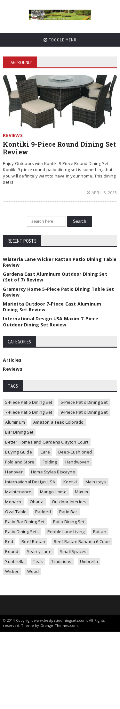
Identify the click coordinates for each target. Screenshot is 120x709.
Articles (12, 360)
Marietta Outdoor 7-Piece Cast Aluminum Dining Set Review (52, 307)
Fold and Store (19, 462)
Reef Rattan (33, 541)
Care (45, 452)
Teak (38, 561)
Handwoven (77, 462)
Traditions (61, 561)
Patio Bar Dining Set (24, 521)
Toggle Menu (62, 40)
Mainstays (95, 482)
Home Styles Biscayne (53, 472)
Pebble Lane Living (66, 531)
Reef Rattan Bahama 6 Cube (82, 541)
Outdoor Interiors (69, 502)
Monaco (13, 502)
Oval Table (16, 511)
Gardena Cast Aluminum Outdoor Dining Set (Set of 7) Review (55, 277)
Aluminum (15, 422)
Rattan (99, 531)
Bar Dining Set (19, 432)
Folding (50, 462)
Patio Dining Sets (22, 531)
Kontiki (70, 482)
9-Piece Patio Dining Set (84, 412)
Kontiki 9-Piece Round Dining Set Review (59, 148)
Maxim (81, 492)
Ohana (37, 502)
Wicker (12, 571)
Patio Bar (68, 511)
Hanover (13, 472)
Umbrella (89, 561)
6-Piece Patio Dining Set (84, 402)
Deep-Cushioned (75, 452)
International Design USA (30, 482)
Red (9, 541)
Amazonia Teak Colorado (58, 422)
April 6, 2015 (104, 192)
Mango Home (53, 492)
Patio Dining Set (68, 521)
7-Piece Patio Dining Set (28, 412)
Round (11, 551)
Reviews (12, 369)
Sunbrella (15, 561)
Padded (43, 511)
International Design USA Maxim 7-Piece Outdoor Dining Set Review (50, 321)
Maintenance (18, 492)
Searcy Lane (39, 551)
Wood (33, 571)
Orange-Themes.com (59, 625)
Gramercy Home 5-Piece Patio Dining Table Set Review (58, 292)
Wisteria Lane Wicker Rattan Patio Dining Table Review (59, 262)
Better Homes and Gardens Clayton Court (46, 442)
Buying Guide (18, 452)
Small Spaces (73, 551)
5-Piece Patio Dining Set (28, 402)
